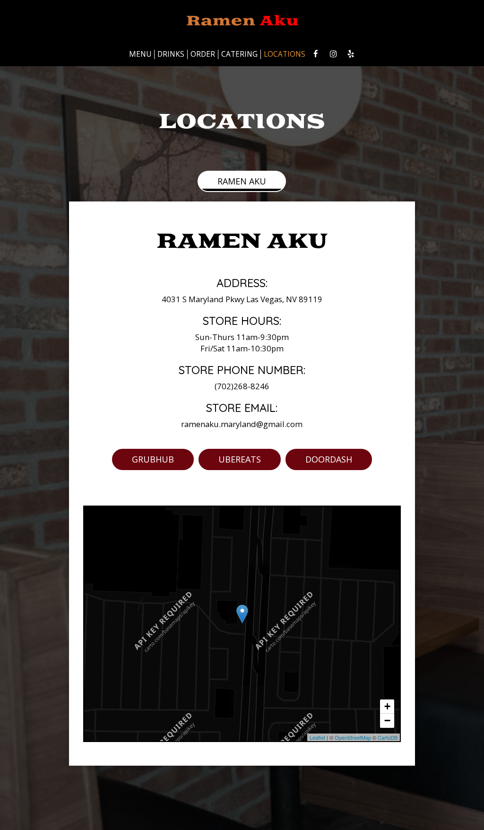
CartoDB (388, 737)
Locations (284, 54)
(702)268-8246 (242, 386)
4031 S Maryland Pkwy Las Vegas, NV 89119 (242, 299)
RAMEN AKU (241, 181)
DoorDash (328, 459)
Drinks (170, 54)
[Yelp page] (350, 53)
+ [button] (387, 706)
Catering (239, 54)
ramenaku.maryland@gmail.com (241, 424)
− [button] (387, 720)
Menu (140, 54)
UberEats (239, 459)
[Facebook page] (315, 53)
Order (202, 54)
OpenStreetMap (353, 737)
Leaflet (317, 737)
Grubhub (153, 459)
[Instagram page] (333, 53)
